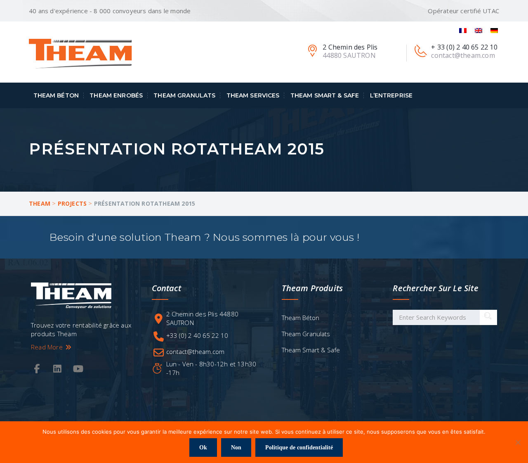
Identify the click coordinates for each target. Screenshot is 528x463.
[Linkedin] (57, 369)
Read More (47, 347)
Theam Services (253, 95)
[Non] (518, 442)
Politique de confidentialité (299, 447)
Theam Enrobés (116, 95)
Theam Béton (56, 95)
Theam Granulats (184, 95)
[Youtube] (78, 369)
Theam (39, 203)
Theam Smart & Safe (324, 95)
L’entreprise (391, 95)
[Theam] (80, 53)
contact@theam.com (195, 351)
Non (236, 447)
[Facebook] (36, 369)
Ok (203, 447)
